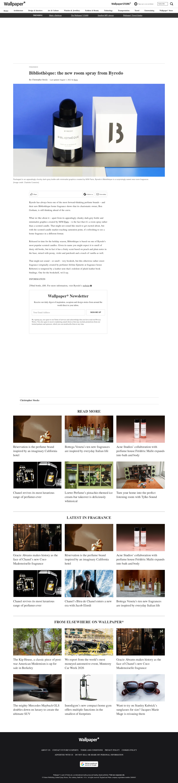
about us (45, 750)
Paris (66, 221)
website (86, 285)
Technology (108, 10)
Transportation (123, 10)
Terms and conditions (92, 750)
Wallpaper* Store (166, 10)
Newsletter (102, 194)
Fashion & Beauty (92, 10)
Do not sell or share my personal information (99, 754)
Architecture (18, 10)
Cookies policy (129, 750)
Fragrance (33, 67)
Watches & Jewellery (72, 10)
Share (35, 194)
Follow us (90, 194)
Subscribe (161, 4)
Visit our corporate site (116, 775)
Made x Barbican (55, 15)
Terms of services (60, 319)
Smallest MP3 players (106, 15)
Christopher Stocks (40, 79)
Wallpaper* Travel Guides (132, 15)
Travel (137, 10)
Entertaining (149, 10)
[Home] (5, 10)
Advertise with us (64, 754)
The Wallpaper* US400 (79, 15)
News (76, 79)
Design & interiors (35, 10)
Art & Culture (53, 10)
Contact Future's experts (65, 750)
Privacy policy (112, 750)
